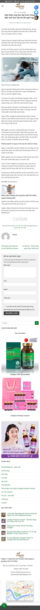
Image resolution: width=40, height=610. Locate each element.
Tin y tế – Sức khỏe (7, 495)
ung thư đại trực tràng (20, 227)
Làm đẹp (4, 478)
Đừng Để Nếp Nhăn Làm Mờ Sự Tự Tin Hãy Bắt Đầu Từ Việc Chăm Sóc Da (21, 532)
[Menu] (2, 6)
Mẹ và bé (4, 481)
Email (6, 289)
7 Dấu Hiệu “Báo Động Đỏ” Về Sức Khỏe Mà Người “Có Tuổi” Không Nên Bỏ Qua (22, 514)
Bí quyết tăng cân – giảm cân (10, 467)
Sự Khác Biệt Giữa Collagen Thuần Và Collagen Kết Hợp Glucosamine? (20, 538)
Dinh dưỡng (5, 470)
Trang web (7, 298)
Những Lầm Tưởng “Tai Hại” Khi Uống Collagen (19, 526)
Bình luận (7, 265)
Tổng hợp (4, 499)
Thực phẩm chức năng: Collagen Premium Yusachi (18, 488)
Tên (5, 281)
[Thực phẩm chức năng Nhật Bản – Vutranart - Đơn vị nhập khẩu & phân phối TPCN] (20, 6)
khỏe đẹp (4, 474)
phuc (29, 22)
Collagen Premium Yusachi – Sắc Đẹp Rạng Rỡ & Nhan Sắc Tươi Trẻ (21, 520)
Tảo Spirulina (5, 485)
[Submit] (37, 323)
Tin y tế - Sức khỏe (20, 12)
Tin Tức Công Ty (6, 492)
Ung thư (35, 225)
